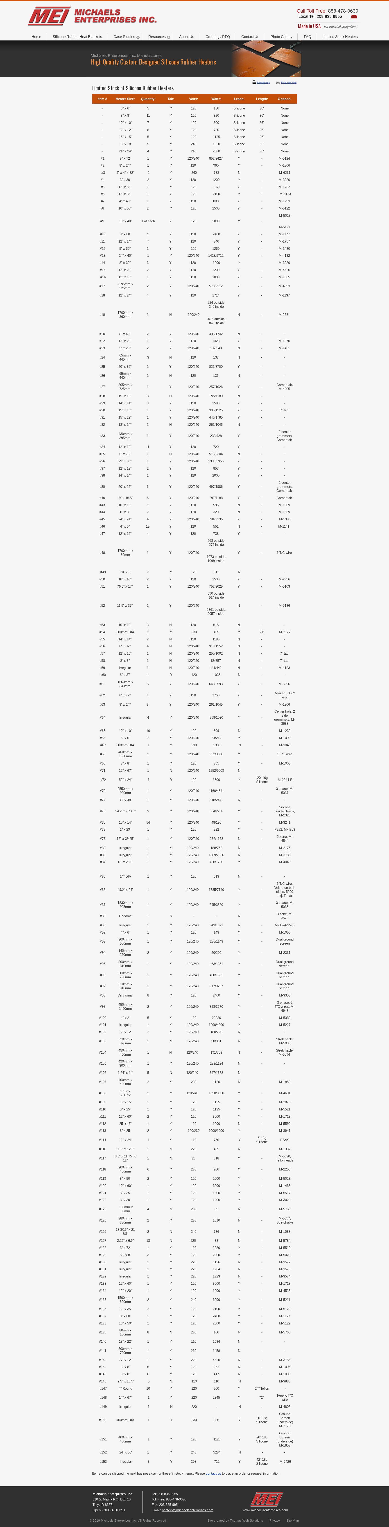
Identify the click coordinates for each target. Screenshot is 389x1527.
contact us (213, 1473)
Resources (157, 37)
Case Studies (124, 37)
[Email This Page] (278, 83)
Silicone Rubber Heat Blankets (77, 37)
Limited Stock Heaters (340, 37)
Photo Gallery (281, 37)
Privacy (274, 1520)
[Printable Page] (254, 82)
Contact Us (250, 37)
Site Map (292, 1520)
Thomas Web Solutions (246, 1520)
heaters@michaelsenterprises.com (187, 1510)
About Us (186, 37)
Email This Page (288, 82)
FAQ (307, 37)
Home (36, 37)
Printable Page (263, 82)
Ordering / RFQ (218, 37)
